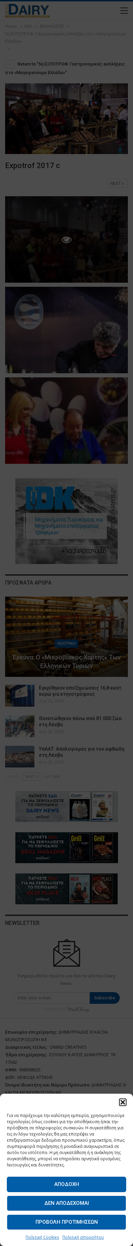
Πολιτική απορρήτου (83, 1237)
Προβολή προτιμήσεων (66, 1222)
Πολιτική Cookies (42, 1237)
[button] (122, 1102)
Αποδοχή (66, 1184)
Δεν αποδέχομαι (66, 1203)
